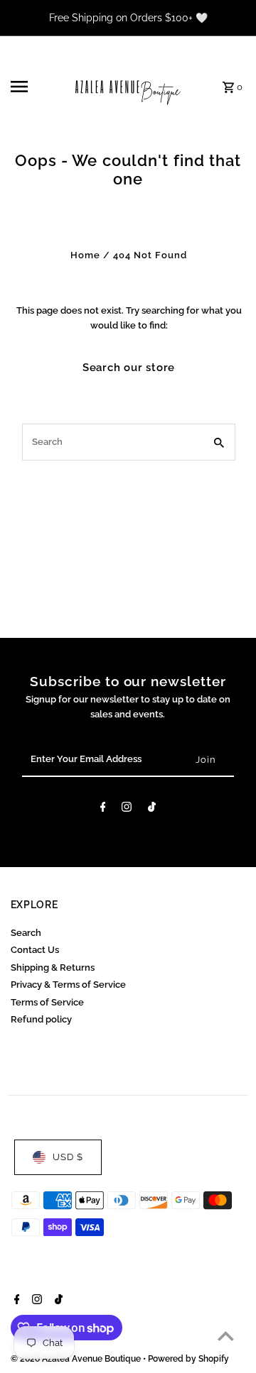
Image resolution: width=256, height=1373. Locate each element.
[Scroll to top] (226, 1336)
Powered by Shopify (188, 1359)
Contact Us (35, 949)
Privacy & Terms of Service (68, 984)
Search (26, 932)
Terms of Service (47, 1002)
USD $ (68, 1157)
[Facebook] (103, 809)
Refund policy (41, 1019)
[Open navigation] (29, 86)
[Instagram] (127, 809)
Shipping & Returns (53, 967)
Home (85, 255)
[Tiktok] (152, 809)
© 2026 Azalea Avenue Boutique (77, 1359)
